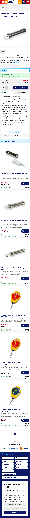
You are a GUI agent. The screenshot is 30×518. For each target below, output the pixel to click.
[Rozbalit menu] (28, 2)
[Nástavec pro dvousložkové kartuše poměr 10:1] (15, 253)
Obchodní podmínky (8, 474)
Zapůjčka (18, 461)
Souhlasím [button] (15, 512)
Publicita (18, 458)
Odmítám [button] (15, 508)
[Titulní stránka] (7, 2)
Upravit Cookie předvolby (9, 477)
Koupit (26, 183)
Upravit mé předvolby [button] (15, 504)
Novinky (5, 467)
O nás (17, 467)
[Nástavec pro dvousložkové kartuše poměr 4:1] (15, 206)
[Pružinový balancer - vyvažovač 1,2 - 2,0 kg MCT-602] (15, 347)
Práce (4, 471)
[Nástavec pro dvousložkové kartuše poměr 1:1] (15, 159)
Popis (5, 92)
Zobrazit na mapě (15, 444)
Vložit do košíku (21, 88)
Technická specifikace (22, 92)
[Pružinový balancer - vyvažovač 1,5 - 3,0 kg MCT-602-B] (15, 395)
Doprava (5, 461)
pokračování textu (16, 62)
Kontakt (5, 458)
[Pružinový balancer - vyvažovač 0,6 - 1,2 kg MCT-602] (15, 300)
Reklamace (6, 464)
